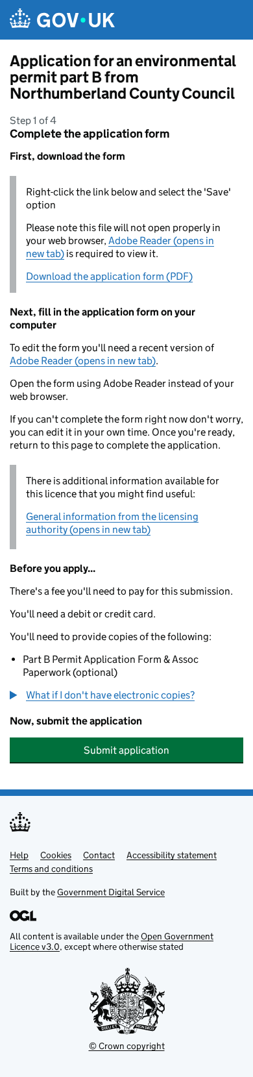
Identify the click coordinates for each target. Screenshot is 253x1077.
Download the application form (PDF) (109, 276)
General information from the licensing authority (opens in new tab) (112, 523)
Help (19, 855)
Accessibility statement (171, 855)
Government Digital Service (111, 892)
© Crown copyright (127, 1046)
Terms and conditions (51, 868)
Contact (99, 855)
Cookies (55, 855)
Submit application (126, 750)
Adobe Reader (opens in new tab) (83, 360)
